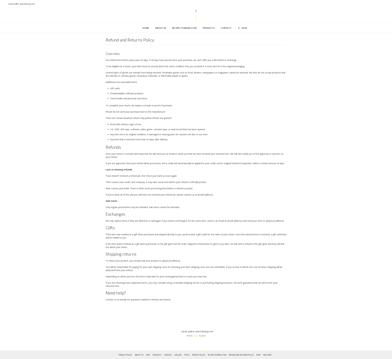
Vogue (196, 336)
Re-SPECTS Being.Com (184, 28)
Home (146, 28)
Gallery (178, 355)
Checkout (157, 355)
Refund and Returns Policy (241, 355)
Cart (148, 355)
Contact (226, 28)
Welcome (267, 355)
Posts (187, 355)
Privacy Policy (125, 355)
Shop (258, 355)
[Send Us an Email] (3, 4)
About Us (160, 28)
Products (209, 28)
